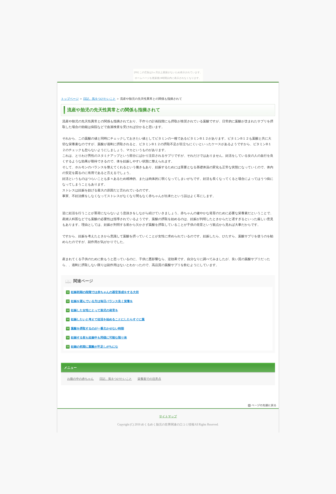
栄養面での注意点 (149, 379)
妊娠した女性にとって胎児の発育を (94, 310)
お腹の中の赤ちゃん (80, 379)
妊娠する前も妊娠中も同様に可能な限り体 (99, 337)
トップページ (70, 98)
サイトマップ (168, 416)
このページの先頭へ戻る (262, 405)
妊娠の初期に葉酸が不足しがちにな (94, 346)
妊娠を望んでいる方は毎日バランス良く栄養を (102, 301)
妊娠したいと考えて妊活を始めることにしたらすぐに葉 (108, 319)
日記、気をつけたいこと (99, 98)
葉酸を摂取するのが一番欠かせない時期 (97, 328)
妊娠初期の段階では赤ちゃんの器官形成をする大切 (105, 292)
